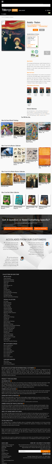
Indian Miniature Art (8, 285)
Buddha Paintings (7, 304)
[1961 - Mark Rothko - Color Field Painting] (44, 156)
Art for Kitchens (7, 348)
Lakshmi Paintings (8, 309)
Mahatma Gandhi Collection (10, 312)
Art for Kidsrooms (8, 349)
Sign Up (23, 10)
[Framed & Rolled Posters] (16, 389)
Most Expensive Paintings (9, 326)
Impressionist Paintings (9, 281)
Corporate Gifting (7, 362)
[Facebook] (45, 454)
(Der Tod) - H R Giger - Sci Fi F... (6, 157)
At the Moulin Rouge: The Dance (44, 184)
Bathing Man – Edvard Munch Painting (30, 141)
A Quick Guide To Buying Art (8, 444)
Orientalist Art (7, 289)
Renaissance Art (7, 294)
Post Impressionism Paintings (10, 292)
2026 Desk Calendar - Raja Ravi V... (31, 207)
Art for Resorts (7, 354)
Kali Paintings (7, 339)
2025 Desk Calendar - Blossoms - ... (5, 207)
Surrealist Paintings (8, 295)
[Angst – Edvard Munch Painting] (19, 128)
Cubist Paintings (7, 278)
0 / (47, 10)
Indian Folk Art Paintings (9, 328)
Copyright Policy (5, 453)
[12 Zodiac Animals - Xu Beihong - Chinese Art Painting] (32, 153)
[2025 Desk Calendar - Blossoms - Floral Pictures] (7, 200)
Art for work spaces (8, 356)
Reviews (3, 449)
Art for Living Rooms (8, 345)
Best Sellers (30, 112)
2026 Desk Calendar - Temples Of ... (43, 207)
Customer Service (6, 457)
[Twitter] (43, 454)
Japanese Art (7, 315)
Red (38, 115)
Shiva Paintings (7, 305)
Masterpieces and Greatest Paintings (12, 325)
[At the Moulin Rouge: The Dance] (44, 177)
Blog (3, 459)
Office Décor (6, 361)
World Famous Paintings (9, 321)
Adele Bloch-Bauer (5, 186)
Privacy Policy (5, 454)
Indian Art (6, 284)
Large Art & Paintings (8, 334)
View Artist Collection (32, 26)
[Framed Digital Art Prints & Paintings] (23, 403)
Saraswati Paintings (8, 311)
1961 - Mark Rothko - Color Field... (44, 167)
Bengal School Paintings (9, 317)
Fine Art (43, 114)
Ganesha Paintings (8, 308)
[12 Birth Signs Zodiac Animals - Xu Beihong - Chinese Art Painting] (19, 154)
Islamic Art (6, 282)
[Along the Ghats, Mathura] (19, 177)
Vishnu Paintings (7, 307)
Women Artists (7, 322)
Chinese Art (6, 319)
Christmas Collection (8, 329)
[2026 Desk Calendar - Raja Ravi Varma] (32, 200)
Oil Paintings (32, 115)
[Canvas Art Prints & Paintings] (19, 395)
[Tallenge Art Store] (10, 10)
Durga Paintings (7, 338)
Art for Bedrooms (8, 346)
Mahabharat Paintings (8, 324)
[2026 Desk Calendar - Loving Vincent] (19, 200)
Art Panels (6, 301)
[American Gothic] (32, 180)
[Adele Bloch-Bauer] (7, 179)
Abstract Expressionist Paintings (11, 296)
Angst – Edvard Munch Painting (18, 137)
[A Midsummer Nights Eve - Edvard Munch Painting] (7, 128)
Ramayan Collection (8, 331)
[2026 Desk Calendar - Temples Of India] (44, 200)
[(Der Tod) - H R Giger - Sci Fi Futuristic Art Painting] (7, 151)
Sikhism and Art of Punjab (9, 336)
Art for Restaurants (8, 352)
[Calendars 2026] (11, 381)
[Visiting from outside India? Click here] (34, 368)
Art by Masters (31, 111)
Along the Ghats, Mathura (19, 183)
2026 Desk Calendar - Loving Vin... (18, 207)
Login (20, 10)
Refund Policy (5, 450)
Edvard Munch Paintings (40, 112)
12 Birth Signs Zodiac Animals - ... (18, 164)
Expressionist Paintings (33, 114)
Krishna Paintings (7, 302)
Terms (3, 451)
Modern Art (6, 287)
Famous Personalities (8, 335)
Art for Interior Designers (9, 364)
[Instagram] (47, 454)
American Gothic (29, 188)
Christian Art (6, 318)
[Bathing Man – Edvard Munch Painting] (32, 130)
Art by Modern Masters (42, 111)
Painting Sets (6, 332)
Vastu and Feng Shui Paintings (10, 341)
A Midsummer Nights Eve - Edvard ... (6, 136)
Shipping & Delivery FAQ (7, 446)
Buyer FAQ (4, 447)
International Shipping (6, 456)
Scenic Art (43, 115)
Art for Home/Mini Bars (9, 351)
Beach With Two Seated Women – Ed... (44, 131)
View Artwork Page (43, 26)
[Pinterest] (49, 454)
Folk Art (5, 288)
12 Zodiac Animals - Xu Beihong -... (31, 162)
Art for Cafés (7, 355)
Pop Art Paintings (7, 291)
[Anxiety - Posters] (13, 35)
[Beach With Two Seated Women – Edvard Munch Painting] (44, 126)
